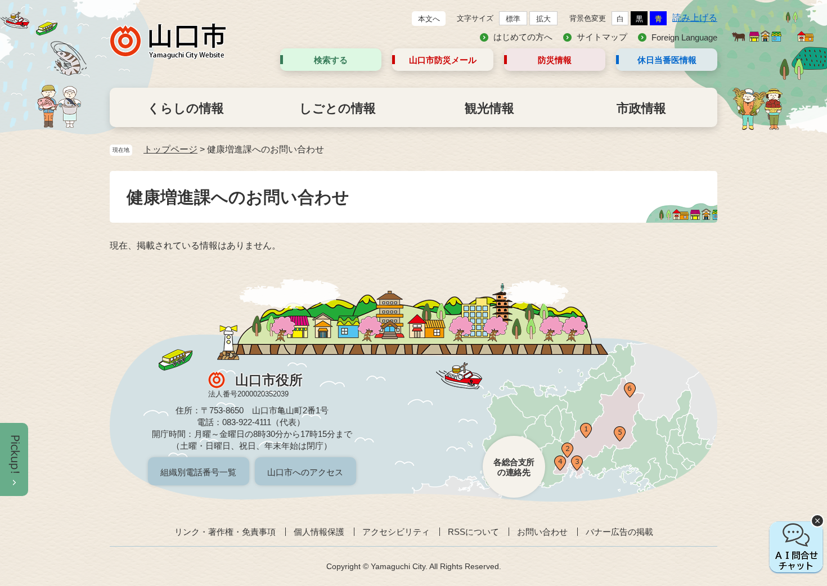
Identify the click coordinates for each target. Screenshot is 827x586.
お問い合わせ (542, 532)
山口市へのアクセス (305, 472)
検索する (331, 60)
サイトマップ (602, 37)
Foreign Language (684, 37)
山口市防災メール (443, 60)
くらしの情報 (185, 108)
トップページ (170, 149)
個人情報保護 (319, 532)
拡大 (543, 19)
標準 (513, 19)
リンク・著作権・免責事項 (225, 532)
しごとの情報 (337, 108)
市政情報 (641, 108)
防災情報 (555, 60)
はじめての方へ (522, 37)
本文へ (429, 19)
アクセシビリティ (396, 532)
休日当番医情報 (666, 60)
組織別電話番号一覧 (198, 472)
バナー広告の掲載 (619, 532)
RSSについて (473, 532)
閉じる (817, 521)
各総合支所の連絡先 (513, 467)
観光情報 (489, 108)
